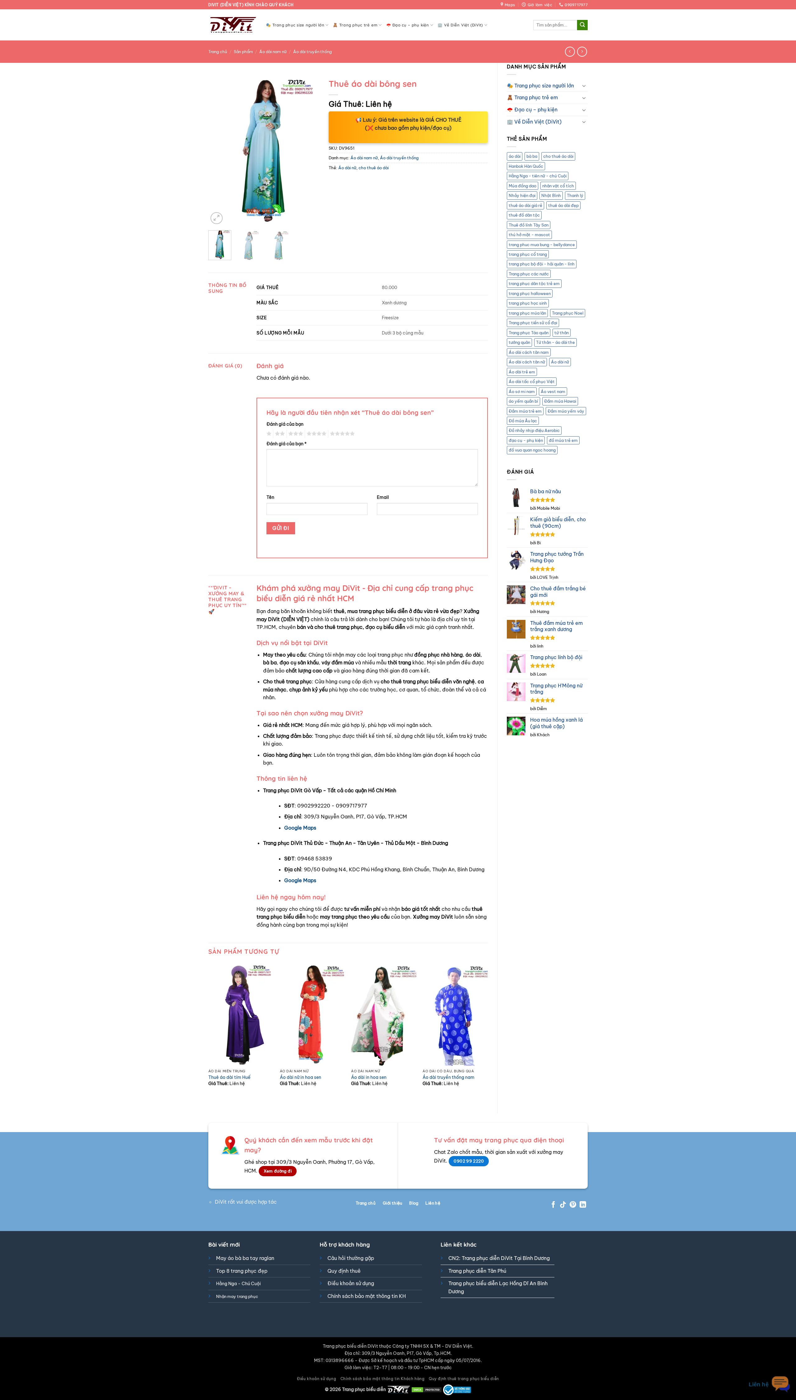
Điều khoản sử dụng (350, 1283)
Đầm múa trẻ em (525, 411)
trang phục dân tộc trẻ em (534, 283)
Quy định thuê (344, 1271)
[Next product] (570, 51)
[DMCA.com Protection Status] (426, 1389)
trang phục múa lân (527, 313)
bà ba (531, 156)
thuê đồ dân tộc (524, 215)
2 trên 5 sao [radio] (279, 434)
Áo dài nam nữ (273, 51)
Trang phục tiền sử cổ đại (533, 322)
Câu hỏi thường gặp (350, 1258)
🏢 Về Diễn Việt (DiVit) (460, 24)
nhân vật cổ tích (558, 185)
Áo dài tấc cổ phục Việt (532, 381)
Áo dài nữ (560, 361)
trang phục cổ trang (528, 254)
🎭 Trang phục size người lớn (295, 24)
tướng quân (519, 342)
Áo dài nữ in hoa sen (300, 1077)
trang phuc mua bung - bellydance (542, 244)
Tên (270, 497)
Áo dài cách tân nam (529, 352)
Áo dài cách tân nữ (527, 361)
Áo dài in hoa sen (368, 1077)
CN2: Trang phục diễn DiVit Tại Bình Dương (499, 1258)
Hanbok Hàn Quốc (526, 166)
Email (383, 497)
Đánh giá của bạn (284, 424)
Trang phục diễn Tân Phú (477, 1271)
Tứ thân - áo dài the (555, 342)
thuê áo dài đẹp (563, 205)
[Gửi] (582, 25)
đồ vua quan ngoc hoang (532, 449)
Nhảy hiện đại (522, 195)
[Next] (309, 150)
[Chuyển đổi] (584, 85)
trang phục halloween (530, 293)
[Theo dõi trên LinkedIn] (583, 1205)
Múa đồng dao (522, 185)
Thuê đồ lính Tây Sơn (528, 224)
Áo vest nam (553, 391)
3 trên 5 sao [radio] (294, 434)
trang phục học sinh (528, 303)
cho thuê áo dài (558, 156)
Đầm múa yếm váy (566, 411)
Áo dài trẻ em (522, 371)
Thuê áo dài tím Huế (229, 1077)
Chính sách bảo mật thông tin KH (366, 1296)
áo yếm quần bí (523, 401)
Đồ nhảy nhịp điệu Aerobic (534, 430)
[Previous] (218, 150)
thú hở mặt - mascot (529, 234)
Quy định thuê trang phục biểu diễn (464, 1378)
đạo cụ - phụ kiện (526, 440)
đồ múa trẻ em (563, 440)
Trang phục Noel (567, 313)
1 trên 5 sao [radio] (268, 434)
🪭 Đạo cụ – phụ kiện (407, 24)
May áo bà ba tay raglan (245, 1258)
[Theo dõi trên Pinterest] (573, 1205)
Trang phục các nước (529, 273)
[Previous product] (582, 51)
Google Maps (300, 828)
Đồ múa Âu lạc (523, 420)
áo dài (515, 156)
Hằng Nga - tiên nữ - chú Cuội (538, 175)
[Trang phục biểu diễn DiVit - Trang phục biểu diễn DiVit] (232, 25)
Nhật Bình (551, 195)
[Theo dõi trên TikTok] (563, 1205)
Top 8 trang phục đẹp (241, 1271)
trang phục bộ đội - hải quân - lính (542, 263)
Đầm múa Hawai (560, 401)
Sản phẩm (243, 51)
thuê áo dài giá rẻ (525, 205)
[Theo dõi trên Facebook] (553, 1205)
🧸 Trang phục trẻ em (355, 24)
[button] (217, 218)
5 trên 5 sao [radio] (341, 434)
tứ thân (561, 332)
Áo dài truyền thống (312, 51)
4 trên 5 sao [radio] (315, 434)
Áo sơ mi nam (522, 391)
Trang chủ (217, 51)
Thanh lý (575, 195)
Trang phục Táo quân (528, 332)
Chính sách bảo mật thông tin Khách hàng (382, 1378)
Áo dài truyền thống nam (448, 1077)
